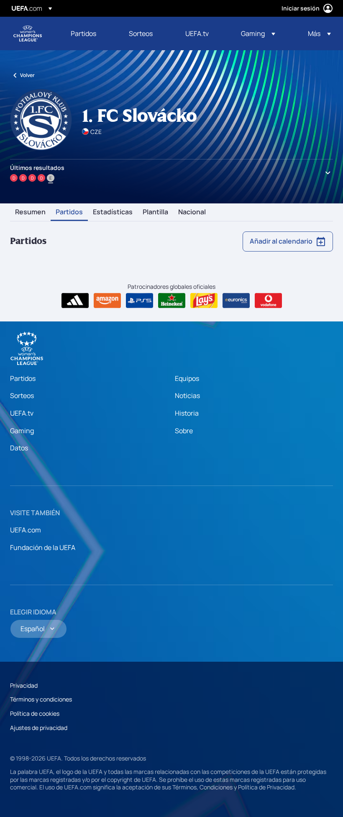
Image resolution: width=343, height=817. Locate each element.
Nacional (192, 212)
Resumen (30, 212)
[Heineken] (171, 300)
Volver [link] (27, 75)
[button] (258, 33)
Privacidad (24, 685)
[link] (83, 33)
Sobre (184, 430)
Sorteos (22, 395)
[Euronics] (236, 300)
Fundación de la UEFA (42, 547)
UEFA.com (25, 529)
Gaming (22, 430)
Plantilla (155, 212)
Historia (187, 413)
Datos (19, 447)
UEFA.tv (21, 413)
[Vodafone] (268, 300)
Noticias (187, 395)
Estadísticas (113, 212)
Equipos (187, 378)
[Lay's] (204, 300)
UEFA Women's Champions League (27, 33)
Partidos (69, 212)
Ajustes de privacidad (38, 728)
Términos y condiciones (41, 699)
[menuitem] (89, 33)
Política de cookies (34, 713)
